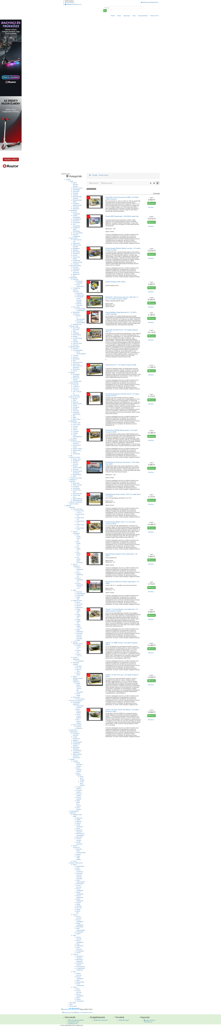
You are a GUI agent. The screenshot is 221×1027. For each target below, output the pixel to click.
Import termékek (73, 504)
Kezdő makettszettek (80, 984)
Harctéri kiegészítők (76, 658)
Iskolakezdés (73, 421)
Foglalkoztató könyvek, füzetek (77, 261)
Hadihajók (79, 592)
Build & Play (78, 912)
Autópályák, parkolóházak (76, 413)
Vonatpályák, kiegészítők (76, 375)
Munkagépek (76, 189)
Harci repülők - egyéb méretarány (79, 559)
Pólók (74, 476)
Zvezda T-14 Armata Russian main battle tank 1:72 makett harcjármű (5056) (121, 610)
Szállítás (95, 1020)
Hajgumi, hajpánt (77, 448)
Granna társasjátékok (76, 213)
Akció (70, 1004)
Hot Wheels (76, 407)
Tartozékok (76, 207)
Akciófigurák (76, 460)
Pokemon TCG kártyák (75, 502)
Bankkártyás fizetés (73, 1022)
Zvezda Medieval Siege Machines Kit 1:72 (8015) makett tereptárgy (121, 313)
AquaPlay (75, 250)
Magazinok (79, 728)
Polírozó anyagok (78, 839)
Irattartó (75, 428)
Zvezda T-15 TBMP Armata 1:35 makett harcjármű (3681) (121, 643)
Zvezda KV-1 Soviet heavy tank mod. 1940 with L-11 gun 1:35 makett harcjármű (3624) (121, 298)
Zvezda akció (73, 1006)
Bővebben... (151, 207)
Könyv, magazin (77, 725)
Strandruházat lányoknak (77, 442)
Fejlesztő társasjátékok (76, 235)
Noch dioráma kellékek (78, 721)
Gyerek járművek (77, 362)
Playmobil (75, 345)
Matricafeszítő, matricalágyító (80, 834)
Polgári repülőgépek (79, 893)
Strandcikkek (72, 440)
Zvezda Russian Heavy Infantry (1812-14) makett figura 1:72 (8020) (123, 495)
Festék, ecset (76, 423)
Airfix (74, 971)
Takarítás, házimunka (79, 304)
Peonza (75, 371)
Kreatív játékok (73, 238)
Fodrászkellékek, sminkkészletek (81, 309)
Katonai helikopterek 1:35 (79, 569)
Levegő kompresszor (76, 737)
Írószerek (75, 426)
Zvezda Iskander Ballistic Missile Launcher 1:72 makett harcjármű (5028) (122, 249)
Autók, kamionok (79, 948)
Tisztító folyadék (77, 742)
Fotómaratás (76, 697)
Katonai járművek (77, 509)
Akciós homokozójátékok (81, 352)
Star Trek (78, 668)
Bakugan (75, 336)
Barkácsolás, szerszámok (76, 313)
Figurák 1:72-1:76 (79, 655)
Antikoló (78, 823)
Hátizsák (75, 433)
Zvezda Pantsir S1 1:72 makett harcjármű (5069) (120, 365)
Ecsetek (78, 854)
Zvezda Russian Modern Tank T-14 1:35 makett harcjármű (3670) (120, 522)
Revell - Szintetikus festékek (79, 764)
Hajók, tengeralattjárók (80, 881)
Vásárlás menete (73, 1023)
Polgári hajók (78, 598)
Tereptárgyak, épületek (80, 706)
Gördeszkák (76, 369)
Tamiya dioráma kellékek (78, 716)
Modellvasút (76, 274)
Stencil (75, 861)
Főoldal (113, 15)
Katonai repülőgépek (76, 532)
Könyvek (78, 726)
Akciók (119, 15)
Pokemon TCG (154, 15)
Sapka (74, 452)
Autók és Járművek (74, 397)
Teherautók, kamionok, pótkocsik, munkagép (79, 635)
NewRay (75, 409)
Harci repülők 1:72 (78, 548)
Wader (74, 417)
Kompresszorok (80, 966)
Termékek (94, 175)
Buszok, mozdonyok (79, 870)
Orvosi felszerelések (80, 285)
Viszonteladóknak (143, 15)
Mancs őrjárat (76, 419)
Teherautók (76, 191)
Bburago (75, 398)
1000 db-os (76, 390)
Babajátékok (76, 248)
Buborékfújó (76, 359)
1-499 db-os (76, 386)
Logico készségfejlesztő (77, 435)
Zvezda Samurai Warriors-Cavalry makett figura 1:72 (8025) (122, 582)
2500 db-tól (76, 395)
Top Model (76, 264)
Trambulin (75, 355)
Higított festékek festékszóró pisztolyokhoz (77, 755)
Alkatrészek (76, 208)
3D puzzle (75, 385)
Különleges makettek (76, 663)
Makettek (68, 505)
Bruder (71, 181)
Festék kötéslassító (79, 825)
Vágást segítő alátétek (78, 857)
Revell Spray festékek (82, 778)
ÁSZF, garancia (72, 1020)
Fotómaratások (80, 699)
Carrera (75, 405)
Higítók (78, 820)
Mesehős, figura (73, 326)
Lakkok (78, 828)
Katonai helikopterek (76, 565)
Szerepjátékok (73, 278)
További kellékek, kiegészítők (74, 812)
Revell (74, 864)
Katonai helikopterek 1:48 (79, 574)
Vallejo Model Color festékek (78, 803)
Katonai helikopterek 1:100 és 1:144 (79, 585)
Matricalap (79, 837)
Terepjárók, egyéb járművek (77, 204)
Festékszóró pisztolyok (76, 734)
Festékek (72, 759)
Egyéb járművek (77, 404)
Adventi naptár (78, 674)
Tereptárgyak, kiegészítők (77, 703)
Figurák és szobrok (74, 457)
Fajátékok (72, 372)
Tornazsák (76, 431)
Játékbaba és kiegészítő (73, 480)
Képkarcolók (76, 243)
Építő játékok (76, 252)
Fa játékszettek (77, 381)
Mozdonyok (79, 607)
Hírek (134, 15)
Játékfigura (76, 333)
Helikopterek (76, 269)
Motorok (78, 605)
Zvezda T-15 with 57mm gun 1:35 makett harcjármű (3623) (121, 675)
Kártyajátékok (76, 222)
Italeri (74, 935)
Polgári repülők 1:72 (78, 621)
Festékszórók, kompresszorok (73, 731)
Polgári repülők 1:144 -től (79, 626)
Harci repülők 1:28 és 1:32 (78, 537)
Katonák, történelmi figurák (77, 642)
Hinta (74, 360)
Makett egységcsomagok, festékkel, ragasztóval (78, 679)
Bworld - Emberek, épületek (75, 184)
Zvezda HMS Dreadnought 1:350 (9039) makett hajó (122, 216)
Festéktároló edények (76, 744)
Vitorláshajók (79, 595)
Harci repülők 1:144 (78, 553)
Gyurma (75, 255)
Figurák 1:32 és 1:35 (78, 647)
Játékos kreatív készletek (77, 245)
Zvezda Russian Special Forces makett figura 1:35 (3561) (121, 554)
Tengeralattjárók (80, 593)
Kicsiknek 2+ (76, 221)
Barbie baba (76, 483)
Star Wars (79, 666)
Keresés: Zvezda (103, 175)
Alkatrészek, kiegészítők (76, 748)
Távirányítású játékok (75, 265)
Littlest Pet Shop (77, 343)
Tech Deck (76, 410)
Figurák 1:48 (78, 651)
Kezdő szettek (78, 694)
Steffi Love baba (77, 485)
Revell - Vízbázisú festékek (79, 769)
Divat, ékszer (76, 307)
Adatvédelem (80, 1020)
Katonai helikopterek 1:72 (79, 579)
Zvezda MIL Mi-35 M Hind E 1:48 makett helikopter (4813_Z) (121, 330)
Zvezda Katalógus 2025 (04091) (115, 282)
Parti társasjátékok (76, 225)
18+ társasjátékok (78, 233)
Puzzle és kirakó (73, 383)
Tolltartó (75, 429)
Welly (74, 400)
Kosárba (152, 203)
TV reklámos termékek (75, 478)
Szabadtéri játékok (74, 347)
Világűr (78, 640)
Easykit (78, 909)
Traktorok (75, 195)
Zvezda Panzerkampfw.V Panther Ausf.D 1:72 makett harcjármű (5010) (122, 394)
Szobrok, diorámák (75, 463)
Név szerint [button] (93, 183)
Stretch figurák (77, 334)
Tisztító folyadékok (79, 843)
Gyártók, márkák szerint (76, 863)
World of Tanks (78, 670)
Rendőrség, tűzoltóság (79, 282)
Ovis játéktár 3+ (77, 219)
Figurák (78, 902)
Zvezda (75, 914)
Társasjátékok (73, 210)
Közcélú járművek (78, 188)
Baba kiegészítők (77, 500)
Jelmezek (75, 279)
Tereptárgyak (80, 661)
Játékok (68, 179)
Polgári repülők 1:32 (78, 610)
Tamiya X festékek (78, 787)
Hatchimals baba (77, 493)
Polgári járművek (77, 600)
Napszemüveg (77, 450)
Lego (70, 455)
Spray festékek (78, 774)
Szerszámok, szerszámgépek (80, 321)
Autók (78, 868)
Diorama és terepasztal (75, 700)
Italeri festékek (78, 808)
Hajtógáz (75, 740)
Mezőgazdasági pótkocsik (77, 197)
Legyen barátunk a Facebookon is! (150, 1021)
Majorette (75, 402)
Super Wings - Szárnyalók (77, 328)
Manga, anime (77, 459)
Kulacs (75, 438)
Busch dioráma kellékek (78, 711)
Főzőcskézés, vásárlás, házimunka (76, 289)
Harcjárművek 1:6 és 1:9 (80, 511)
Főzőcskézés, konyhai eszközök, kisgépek (80, 299)
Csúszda (75, 357)
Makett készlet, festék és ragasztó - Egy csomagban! (79, 687)
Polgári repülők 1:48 (78, 616)
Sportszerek (76, 364)
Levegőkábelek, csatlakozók (77, 751)
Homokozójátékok (78, 350)
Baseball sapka (77, 474)
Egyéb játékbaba (77, 498)
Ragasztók (79, 818)
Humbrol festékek (78, 798)
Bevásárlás (79, 293)
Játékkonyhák (80, 295)
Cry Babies (76, 486)
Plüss (74, 331)
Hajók (74, 590)
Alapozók (78, 821)
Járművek (75, 267)
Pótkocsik (75, 193)
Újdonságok (127, 15)
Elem (74, 276)
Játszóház (75, 348)
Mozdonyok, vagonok (76, 378)
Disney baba (76, 488)
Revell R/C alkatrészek (76, 271)
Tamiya (75, 987)
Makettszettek (80, 866)
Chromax (75, 954)
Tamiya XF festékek (79, 791)
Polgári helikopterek (79, 630)
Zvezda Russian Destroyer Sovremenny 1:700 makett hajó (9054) (122, 463)
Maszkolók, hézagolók (79, 831)
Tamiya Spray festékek (82, 783)
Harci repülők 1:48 (78, 543)
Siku (74, 416)
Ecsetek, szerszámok (76, 846)
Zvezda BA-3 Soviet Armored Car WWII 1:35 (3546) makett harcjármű (122, 198)
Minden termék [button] (106, 183)
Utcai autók (79, 604)
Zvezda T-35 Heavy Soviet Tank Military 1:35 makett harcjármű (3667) (121, 710)
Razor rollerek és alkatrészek (77, 366)
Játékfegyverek (77, 324)
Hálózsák (75, 341)
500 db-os (75, 388)
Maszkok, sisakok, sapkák (77, 466)
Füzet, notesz (76, 424)
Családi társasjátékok (76, 216)
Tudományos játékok (76, 258)
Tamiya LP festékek (79, 794)
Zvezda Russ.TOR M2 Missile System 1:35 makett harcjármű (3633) (121, 431)
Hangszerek (76, 253)
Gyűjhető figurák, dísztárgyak (77, 472)
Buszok (78, 602)
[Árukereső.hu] (74, 1009)
